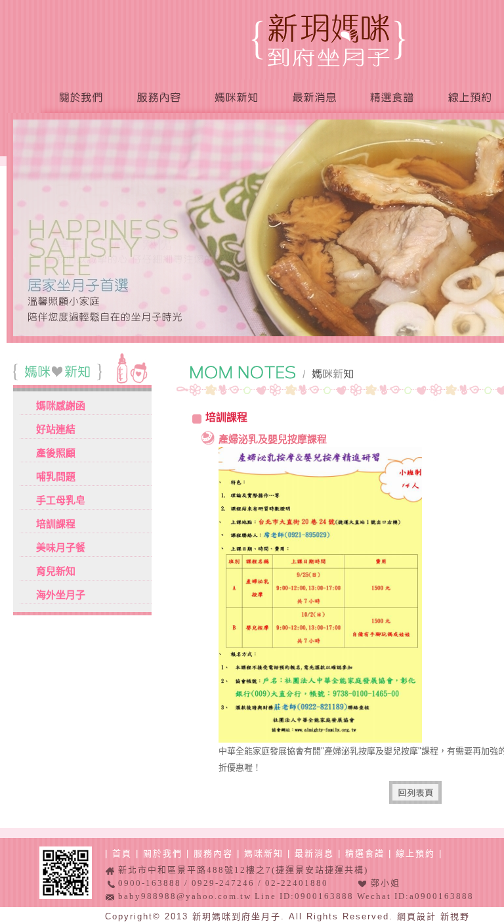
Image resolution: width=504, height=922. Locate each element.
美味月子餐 (60, 547)
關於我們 (80, 98)
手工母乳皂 (60, 500)
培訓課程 (55, 523)
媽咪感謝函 (60, 405)
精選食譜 (390, 98)
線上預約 (415, 853)
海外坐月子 (60, 594)
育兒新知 (55, 571)
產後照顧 (55, 452)
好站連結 (55, 429)
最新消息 (313, 98)
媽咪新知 (235, 98)
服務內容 (158, 98)
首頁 (122, 853)
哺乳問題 (55, 476)
